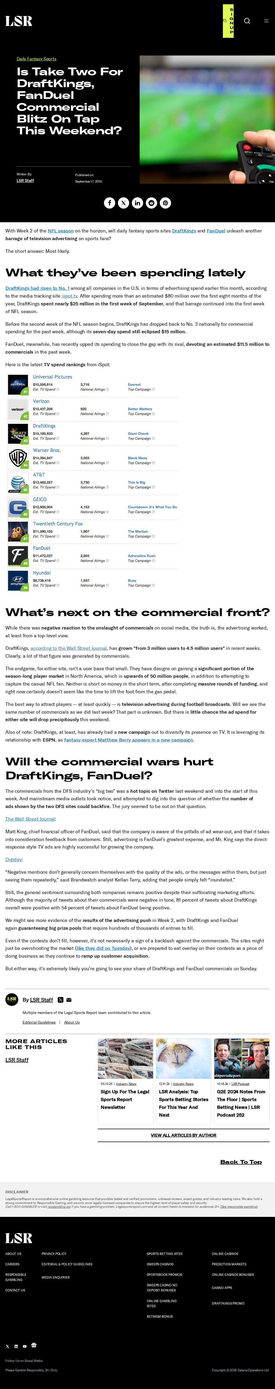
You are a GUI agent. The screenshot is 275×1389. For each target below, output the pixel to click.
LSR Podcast (240, 1084)
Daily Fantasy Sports (36, 58)
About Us (72, 1022)
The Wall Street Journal (30, 819)
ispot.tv (69, 296)
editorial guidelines (39, 1022)
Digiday (13, 859)
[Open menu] (266, 21)
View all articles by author (183, 1135)
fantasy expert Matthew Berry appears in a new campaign (128, 740)
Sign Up (231, 21)
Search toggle (247, 21)
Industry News (126, 1084)
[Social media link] (109, 203)
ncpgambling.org (59, 1207)
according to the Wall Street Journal (69, 648)
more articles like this (36, 1044)
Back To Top (241, 1161)
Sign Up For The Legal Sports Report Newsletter (125, 1099)
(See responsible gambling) (239, 1207)
